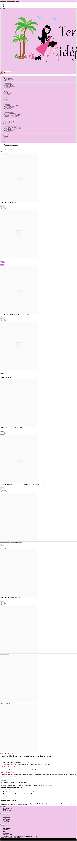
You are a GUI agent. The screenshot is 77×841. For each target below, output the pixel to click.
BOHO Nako (7, 104)
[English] (3, 4)
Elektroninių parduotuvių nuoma (6, 837)
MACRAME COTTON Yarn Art (11, 129)
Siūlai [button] (4, 77)
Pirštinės (7, 95)
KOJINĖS (7, 94)
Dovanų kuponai (6, 135)
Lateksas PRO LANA (9, 112)
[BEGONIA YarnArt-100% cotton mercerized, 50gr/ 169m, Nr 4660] (19, 368)
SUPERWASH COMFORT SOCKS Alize (12, 114)
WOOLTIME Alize (8, 122)
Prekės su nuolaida (6, 817)
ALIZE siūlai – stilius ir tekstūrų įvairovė (10, 766)
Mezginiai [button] (5, 91)
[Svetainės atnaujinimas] (19, 652)
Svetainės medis (6, 821)
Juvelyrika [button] (5, 137)
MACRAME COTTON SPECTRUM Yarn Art (13, 128)
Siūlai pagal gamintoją (9, 79)
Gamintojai (5, 818)
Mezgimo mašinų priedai (10, 86)
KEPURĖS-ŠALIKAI (8, 93)
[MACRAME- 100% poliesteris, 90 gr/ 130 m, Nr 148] (19, 596)
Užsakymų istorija (6, 828)
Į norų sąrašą (3, 208)
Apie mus (5, 141)
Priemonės (7, 140)
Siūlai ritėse (7, 80)
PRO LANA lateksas (9, 88)
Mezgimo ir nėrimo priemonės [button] (9, 81)
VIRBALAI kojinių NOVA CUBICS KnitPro (13, 117)
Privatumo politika (6, 811)
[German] (3, 5)
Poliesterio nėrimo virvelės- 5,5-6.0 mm (13, 133)
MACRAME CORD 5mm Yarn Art (11, 126)
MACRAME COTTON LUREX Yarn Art (12, 127)
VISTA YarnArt (8, 120)
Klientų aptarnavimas (4, 813)
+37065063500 (3, 1)
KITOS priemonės (8, 84)
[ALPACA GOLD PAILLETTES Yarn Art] (19, 752)
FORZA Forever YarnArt (10, 106)
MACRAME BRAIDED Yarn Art (11, 124)
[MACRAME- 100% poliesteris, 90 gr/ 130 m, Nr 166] (19, 201)
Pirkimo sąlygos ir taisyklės (8, 810)
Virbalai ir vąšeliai (8, 90)
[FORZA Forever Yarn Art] (19, 702)
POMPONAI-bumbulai (9, 87)
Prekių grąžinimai (6, 819)
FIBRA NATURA (9, 777)
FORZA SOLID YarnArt (9, 107)
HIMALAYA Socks (8, 109)
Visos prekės (11, 152)
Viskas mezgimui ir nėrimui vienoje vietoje (11, 796)
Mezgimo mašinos (9, 85)
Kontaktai (17, 1)
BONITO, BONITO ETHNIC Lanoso (12, 105)
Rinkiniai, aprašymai (7, 134)
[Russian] (3, 6)
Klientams (2, 824)
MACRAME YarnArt (9, 131)
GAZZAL (2, 777)
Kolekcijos (7, 138)
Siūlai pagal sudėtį (8, 78)
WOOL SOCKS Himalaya (10, 121)
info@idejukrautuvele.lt (11, 1)
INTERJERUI (7, 92)
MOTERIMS (7, 100)
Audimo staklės (8, 83)
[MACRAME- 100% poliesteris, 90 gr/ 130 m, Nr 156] (19, 256)
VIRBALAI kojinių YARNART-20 (11, 119)
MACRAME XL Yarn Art (9, 130)
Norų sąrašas (5, 829)
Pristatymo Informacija (7, 808)
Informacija (3, 806)
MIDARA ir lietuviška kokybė (7, 772)
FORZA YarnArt (8, 108)
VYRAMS (7, 99)
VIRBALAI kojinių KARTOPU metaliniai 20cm (13, 115)
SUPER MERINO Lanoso (10, 113)
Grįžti (1, 151)
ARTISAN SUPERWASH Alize (10, 102)
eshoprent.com (17, 837)
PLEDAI (6, 97)
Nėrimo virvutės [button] (6, 123)
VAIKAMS (7, 98)
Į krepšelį (2, 206)
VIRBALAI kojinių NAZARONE (11, 116)
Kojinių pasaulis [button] (6, 101)
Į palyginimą (2, 207)
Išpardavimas (5, 136)
